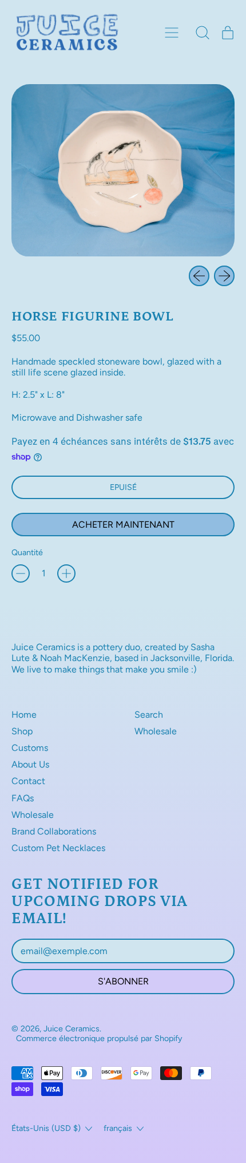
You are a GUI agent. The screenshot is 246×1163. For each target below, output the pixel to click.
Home (24, 714)
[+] (66, 573)
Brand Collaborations (53, 831)
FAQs (22, 798)
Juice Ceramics (71, 1028)
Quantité (27, 552)
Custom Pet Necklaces (58, 847)
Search (148, 714)
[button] (202, 32)
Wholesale (32, 814)
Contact (28, 781)
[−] (20, 573)
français (118, 1128)
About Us (30, 764)
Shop (22, 731)
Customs (29, 747)
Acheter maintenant (123, 524)
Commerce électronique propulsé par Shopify (99, 1038)
